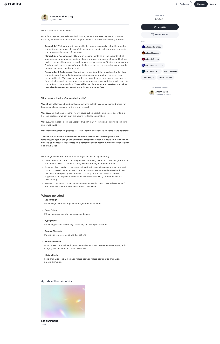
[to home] (12, 4)
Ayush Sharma (56, 20)
